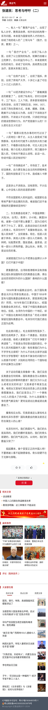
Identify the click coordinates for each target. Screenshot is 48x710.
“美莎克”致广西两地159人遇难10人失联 (18, 634)
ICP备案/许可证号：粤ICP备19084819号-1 (20, 700)
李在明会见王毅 (9, 665)
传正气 (12, 3)
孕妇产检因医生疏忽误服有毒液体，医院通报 (17, 623)
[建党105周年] (24, 517)
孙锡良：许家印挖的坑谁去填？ (11, 563)
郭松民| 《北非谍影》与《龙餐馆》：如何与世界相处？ (16, 688)
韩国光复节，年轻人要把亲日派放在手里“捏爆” (18, 645)
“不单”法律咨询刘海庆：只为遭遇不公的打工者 (12, 542)
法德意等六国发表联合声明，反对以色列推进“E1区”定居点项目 (18, 613)
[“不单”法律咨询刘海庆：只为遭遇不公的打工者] (12, 532)
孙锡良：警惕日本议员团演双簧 (34, 542)
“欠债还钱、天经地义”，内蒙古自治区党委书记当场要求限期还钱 (19, 656)
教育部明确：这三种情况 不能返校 (19, 505)
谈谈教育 (7, 496)
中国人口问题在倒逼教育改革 (17, 500)
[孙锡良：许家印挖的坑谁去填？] (12, 554)
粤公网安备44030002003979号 (18, 703)
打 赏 (24, 482)
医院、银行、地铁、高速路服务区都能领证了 (18, 602)
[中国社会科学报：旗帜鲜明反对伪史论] (35, 554)
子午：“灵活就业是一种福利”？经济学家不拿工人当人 (19, 677)
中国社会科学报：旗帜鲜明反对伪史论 (34, 563)
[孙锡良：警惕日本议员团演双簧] (35, 532)
